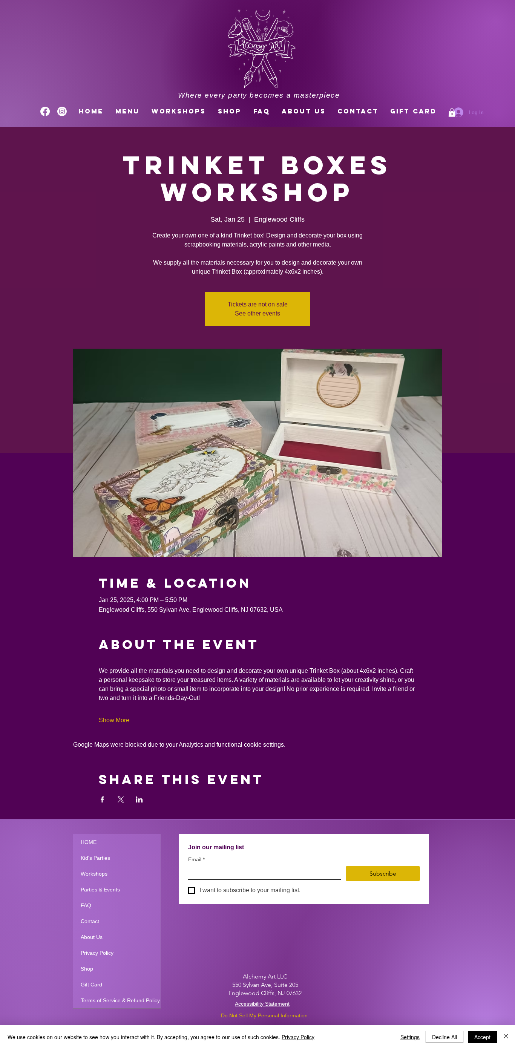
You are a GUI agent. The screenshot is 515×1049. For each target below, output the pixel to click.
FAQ (86, 905)
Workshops (94, 874)
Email (196, 859)
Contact (90, 921)
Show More (114, 720)
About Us (92, 937)
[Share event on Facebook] (102, 799)
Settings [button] (410, 1037)
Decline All (444, 1037)
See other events (257, 313)
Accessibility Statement (262, 1004)
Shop (87, 969)
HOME (89, 842)
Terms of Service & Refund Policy (120, 1000)
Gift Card (91, 985)
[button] (451, 112)
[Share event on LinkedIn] (139, 799)
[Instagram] (62, 111)
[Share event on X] (120, 799)
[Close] (505, 1037)
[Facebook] (45, 111)
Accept (482, 1037)
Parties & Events (100, 890)
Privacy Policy (97, 953)
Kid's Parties (95, 858)
